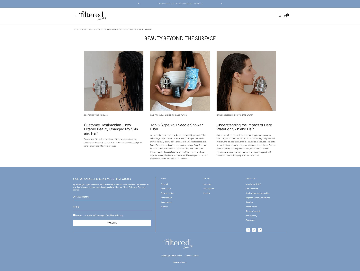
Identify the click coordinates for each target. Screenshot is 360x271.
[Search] (280, 16)
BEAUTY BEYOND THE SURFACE (92, 29)
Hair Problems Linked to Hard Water (168, 115)
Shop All (164, 184)
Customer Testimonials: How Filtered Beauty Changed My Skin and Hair (111, 129)
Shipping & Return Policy (171, 256)
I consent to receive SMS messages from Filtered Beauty (99, 215)
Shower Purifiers (167, 193)
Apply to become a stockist (257, 193)
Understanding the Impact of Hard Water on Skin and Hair (244, 127)
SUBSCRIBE (112, 223)
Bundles (164, 207)
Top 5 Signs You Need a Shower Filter (176, 127)
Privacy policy (251, 216)
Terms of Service (191, 256)
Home (75, 29)
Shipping (249, 202)
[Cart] (285, 16)
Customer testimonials (96, 115)
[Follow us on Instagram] (248, 230)
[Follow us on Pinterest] (254, 230)
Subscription (208, 189)
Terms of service (253, 211)
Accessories (166, 202)
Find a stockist (252, 189)
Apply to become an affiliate (258, 198)
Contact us (250, 220)
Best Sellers (166, 189)
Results (206, 193)
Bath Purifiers (166, 198)
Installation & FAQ (253, 184)
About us (207, 184)
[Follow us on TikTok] (260, 230)
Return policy (251, 207)
